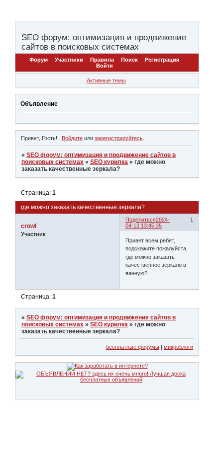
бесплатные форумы (132, 347)
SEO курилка (109, 161)
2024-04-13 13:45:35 (147, 223)
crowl (28, 226)
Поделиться (140, 220)
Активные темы (106, 80)
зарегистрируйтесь (119, 138)
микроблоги (178, 347)
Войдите (72, 138)
